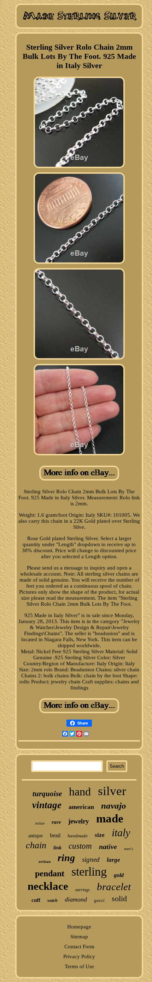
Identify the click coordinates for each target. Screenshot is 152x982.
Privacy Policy (79, 956)
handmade (78, 835)
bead (55, 835)
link (57, 847)
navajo (113, 805)
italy (121, 832)
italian (40, 823)
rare (56, 822)
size (100, 835)
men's (128, 849)
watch (52, 900)
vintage (47, 805)
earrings (82, 889)
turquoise (47, 793)
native (108, 846)
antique (35, 835)
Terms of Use (79, 966)
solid (119, 898)
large (113, 859)
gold (119, 875)
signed (91, 859)
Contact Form (79, 946)
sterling (89, 871)
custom (80, 846)
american (81, 806)
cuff (35, 900)
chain (36, 845)
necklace (48, 886)
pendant (49, 873)
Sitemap (79, 936)
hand (80, 791)
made (109, 818)
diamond (76, 899)
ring (66, 857)
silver (112, 791)
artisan (45, 861)
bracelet (114, 886)
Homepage (79, 927)
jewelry (78, 821)
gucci (99, 900)
